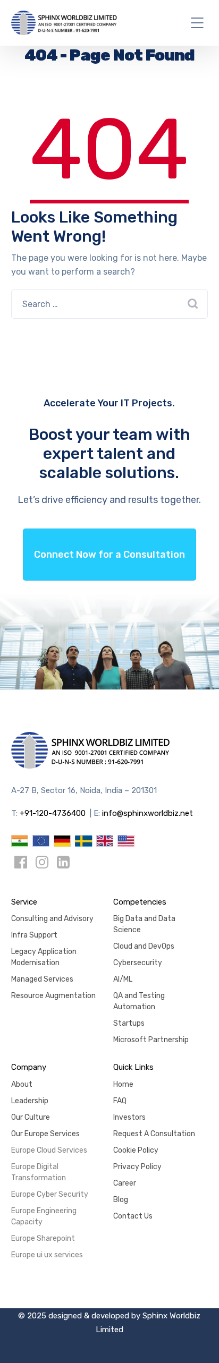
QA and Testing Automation (139, 1001)
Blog (120, 1199)
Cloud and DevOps (143, 946)
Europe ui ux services (47, 1254)
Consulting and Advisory (52, 918)
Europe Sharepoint (43, 1238)
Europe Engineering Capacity (44, 1216)
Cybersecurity (137, 962)
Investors (129, 1117)
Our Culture (30, 1117)
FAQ (120, 1100)
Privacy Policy (137, 1166)
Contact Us (133, 1216)
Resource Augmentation (53, 995)
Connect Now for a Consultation (109, 554)
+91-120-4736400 (53, 813)
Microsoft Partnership (151, 1039)
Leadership (29, 1100)
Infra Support (34, 935)
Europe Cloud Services (49, 1150)
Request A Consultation (154, 1133)
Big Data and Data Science (144, 924)
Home (123, 1084)
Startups (129, 1023)
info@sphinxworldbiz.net (147, 813)
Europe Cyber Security (49, 1194)
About (21, 1084)
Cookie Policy (135, 1150)
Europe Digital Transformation (38, 1172)
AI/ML (122, 979)
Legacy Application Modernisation (44, 957)
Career (124, 1183)
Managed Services (42, 979)
